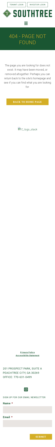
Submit (41, 436)
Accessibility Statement (27, 355)
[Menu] (26, 23)
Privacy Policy (27, 352)
